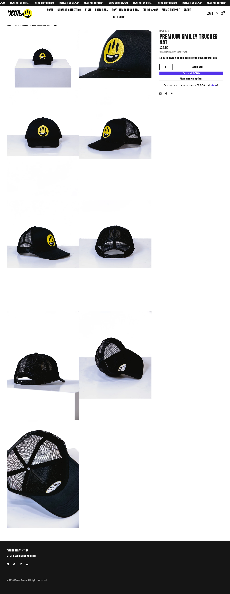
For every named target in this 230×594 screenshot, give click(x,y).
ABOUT (187, 10)
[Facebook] (10, 564)
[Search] (216, 13)
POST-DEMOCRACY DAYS (125, 10)
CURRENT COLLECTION (69, 10)
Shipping (163, 51)
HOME (50, 10)
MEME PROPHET (171, 10)
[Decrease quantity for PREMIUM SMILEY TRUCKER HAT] (162, 67)
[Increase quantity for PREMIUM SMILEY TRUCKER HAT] (169, 67)
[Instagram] (23, 564)
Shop (17, 25)
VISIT (88, 10)
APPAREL (25, 25)
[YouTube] (29, 565)
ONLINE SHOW (150, 10)
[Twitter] (16, 564)
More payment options (191, 78)
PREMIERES (101, 10)
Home (9, 25)
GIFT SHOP (119, 17)
